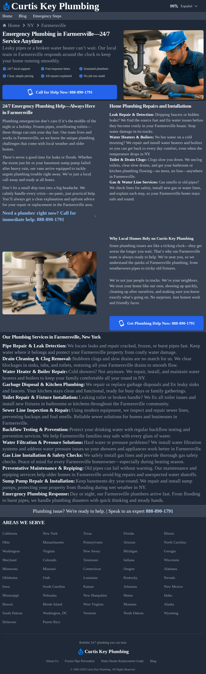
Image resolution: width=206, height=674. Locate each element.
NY (30, 25)
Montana (130, 604)
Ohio (6, 542)
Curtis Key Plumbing (99, 669)
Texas (87, 533)
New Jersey (91, 551)
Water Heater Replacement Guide (122, 661)
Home (7, 16)
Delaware (9, 622)
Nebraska (50, 595)
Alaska (169, 604)
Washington (11, 551)
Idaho (168, 595)
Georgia (170, 551)
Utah (46, 578)
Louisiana (90, 578)
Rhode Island (52, 604)
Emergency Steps (47, 16)
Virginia (49, 551)
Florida (129, 533)
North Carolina (175, 542)
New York (50, 533)
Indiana (129, 560)
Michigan (130, 551)
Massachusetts (53, 542)
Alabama (170, 569)
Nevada (169, 578)
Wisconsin (171, 560)
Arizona (129, 542)
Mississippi (10, 595)
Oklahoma (10, 578)
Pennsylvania (93, 542)
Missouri (49, 569)
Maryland (9, 560)
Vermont (89, 613)
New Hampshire (95, 595)
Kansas (88, 586)
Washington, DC (55, 613)
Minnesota (10, 569)
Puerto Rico (51, 622)
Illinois (169, 533)
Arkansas (130, 586)
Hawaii (7, 604)
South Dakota (12, 613)
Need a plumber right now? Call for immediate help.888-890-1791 (39, 216)
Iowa (6, 586)
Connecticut (92, 569)
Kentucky (131, 578)
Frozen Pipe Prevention (80, 661)
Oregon (129, 569)
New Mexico (173, 586)
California (9, 533)
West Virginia (93, 604)
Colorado (49, 560)
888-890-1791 (159, 511)
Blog (23, 16)
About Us (52, 661)
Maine (128, 595)
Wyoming (171, 613)
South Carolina (54, 586)
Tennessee (90, 560)
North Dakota (133, 613)
